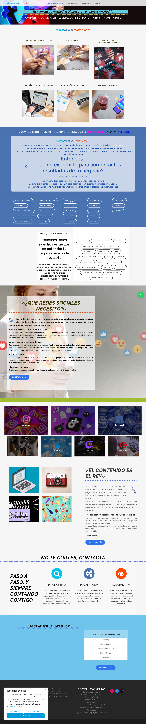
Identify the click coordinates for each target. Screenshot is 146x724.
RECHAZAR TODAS (34, 711)
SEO (67, 200)
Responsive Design (101, 278)
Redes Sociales (47, 200)
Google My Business (25, 216)
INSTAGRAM (95, 131)
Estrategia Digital (91, 697)
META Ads (69, 210)
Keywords (69, 216)
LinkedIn (94, 221)
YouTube (118, 205)
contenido (93, 486)
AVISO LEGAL (56, 689)
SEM (76, 200)
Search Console (23, 221)
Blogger (102, 262)
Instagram (95, 200)
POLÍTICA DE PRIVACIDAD (56, 694)
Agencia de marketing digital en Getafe (91, 705)
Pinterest (119, 200)
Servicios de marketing (91, 692)
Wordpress (20, 205)
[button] (141, 295)
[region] (26, 704)
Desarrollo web (22, 200)
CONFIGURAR (14, 711)
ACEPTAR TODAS (26, 716)
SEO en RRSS (45, 216)
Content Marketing (92, 272)
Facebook (94, 205)
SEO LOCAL (69, 221)
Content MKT (46, 210)
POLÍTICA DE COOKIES (14, 706)
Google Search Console (89, 257)
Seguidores (45, 205)
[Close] (45, 689)
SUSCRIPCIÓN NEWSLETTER (56, 696)
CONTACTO (93, 542)
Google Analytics (23, 210)
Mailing (43, 221)
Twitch (118, 210)
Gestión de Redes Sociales (91, 695)
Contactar (17, 377)
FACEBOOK (123, 131)
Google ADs (70, 205)
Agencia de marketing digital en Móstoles (91, 713)
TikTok (93, 210)
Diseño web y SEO (91, 700)
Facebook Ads (113, 272)
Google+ (115, 262)
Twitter (94, 216)
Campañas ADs (91, 702)
